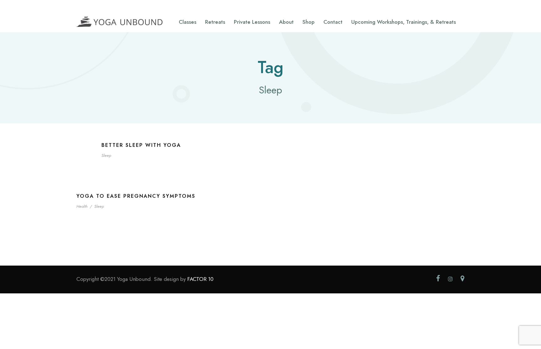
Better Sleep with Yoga (141, 145)
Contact (333, 22)
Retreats (215, 22)
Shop (308, 22)
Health (82, 206)
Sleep (106, 155)
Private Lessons (252, 22)
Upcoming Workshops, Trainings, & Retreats (403, 22)
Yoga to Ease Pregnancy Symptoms (135, 196)
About (286, 22)
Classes (187, 22)
